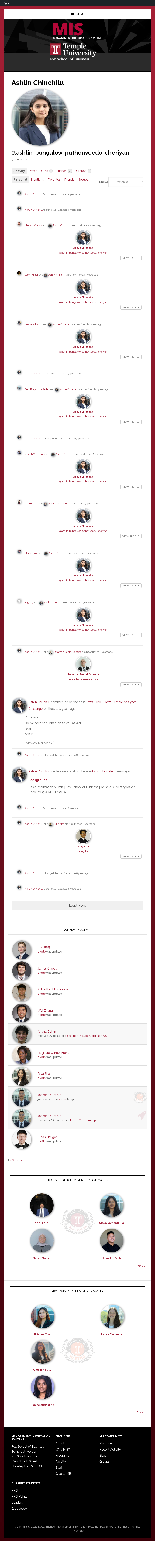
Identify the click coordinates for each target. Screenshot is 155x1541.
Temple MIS (77, 31)
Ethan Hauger (47, 1137)
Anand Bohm (47, 1031)
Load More (77, 905)
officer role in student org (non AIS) (86, 1035)
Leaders (17, 1502)
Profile (33, 171)
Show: (103, 182)
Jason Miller (31, 274)
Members (106, 1443)
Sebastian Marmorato (53, 989)
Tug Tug (29, 602)
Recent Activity (110, 1449)
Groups (83, 171)
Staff (59, 1467)
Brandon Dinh (111, 1258)
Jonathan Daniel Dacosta (67, 651)
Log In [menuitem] (6, 3)
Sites (46, 171)
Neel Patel (42, 1223)
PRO (15, 1490)
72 (18, 1160)
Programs (62, 1455)
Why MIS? (63, 1449)
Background (38, 780)
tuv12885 (44, 947)
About (60, 1443)
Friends (64, 171)
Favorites (54, 179)
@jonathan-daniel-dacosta (83, 679)
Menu (80, 14)
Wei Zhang (45, 1010)
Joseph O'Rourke (49, 1095)
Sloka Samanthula (111, 1223)
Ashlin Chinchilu (34, 194)
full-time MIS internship (82, 1120)
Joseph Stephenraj (35, 454)
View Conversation (39, 743)
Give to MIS (64, 1473)
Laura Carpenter (112, 1334)
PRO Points (19, 1496)
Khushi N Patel (42, 1369)
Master (62, 1099)
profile (42, 951)
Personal (20, 179)
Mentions (37, 179)
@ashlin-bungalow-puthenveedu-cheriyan (83, 252)
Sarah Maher (41, 1258)
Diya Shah (45, 1074)
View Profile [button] (131, 258)
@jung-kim (83, 851)
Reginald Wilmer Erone (53, 1053)
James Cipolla (47, 968)
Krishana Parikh (33, 324)
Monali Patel (32, 553)
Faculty (61, 1461)
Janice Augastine (42, 1404)
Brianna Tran (42, 1334)
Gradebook (19, 1508)
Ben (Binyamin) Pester (37, 389)
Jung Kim (58, 824)
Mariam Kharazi (34, 225)
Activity (19, 171)
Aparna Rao (31, 503)
